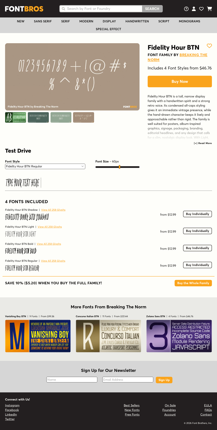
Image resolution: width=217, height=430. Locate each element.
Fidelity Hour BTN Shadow (21, 209)
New (20, 21)
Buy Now (180, 81)
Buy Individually (197, 214)
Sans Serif (43, 21)
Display (109, 21)
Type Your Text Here (22, 183)
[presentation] (203, 143)
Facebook (12, 410)
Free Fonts (132, 414)
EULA (208, 405)
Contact (206, 414)
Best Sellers (132, 405)
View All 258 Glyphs (53, 209)
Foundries (169, 410)
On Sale (170, 405)
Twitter (10, 419)
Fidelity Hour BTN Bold (19, 243)
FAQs (208, 410)
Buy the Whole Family (193, 283)
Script (163, 21)
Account (170, 414)
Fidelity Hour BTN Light (19, 226)
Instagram (12, 405)
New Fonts (132, 410)
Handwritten (137, 21)
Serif (65, 21)
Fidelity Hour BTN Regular (21, 260)
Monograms (189, 21)
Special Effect (108, 29)
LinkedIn (11, 414)
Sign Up (164, 380)
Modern (86, 21)
